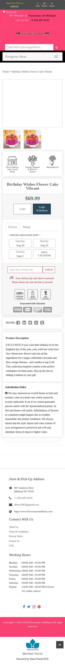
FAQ (11, 545)
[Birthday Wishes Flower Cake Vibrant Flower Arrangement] (11, 139)
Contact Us (14, 541)
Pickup (26, 227)
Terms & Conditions (18, 531)
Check (49, 269)
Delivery (12, 227)
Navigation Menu (15, 56)
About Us (13, 527)
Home (5, 71)
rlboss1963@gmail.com (26, 504)
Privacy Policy (16, 536)
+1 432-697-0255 (23, 498)
